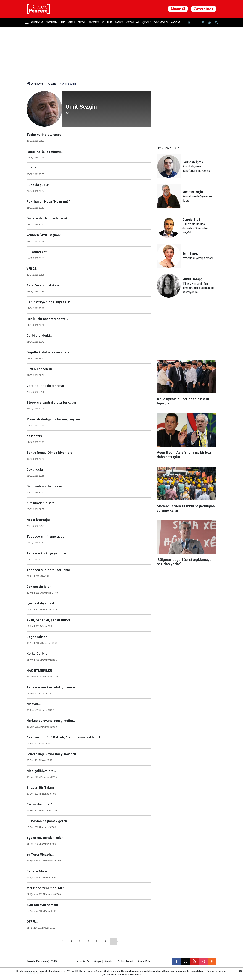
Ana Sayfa (37, 83)
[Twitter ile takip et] (202, 22)
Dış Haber (68, 22)
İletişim (109, 961)
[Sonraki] (113, 941)
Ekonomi (52, 22)
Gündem (37, 22)
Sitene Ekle (143, 961)
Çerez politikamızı (172, 971)
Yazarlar (133, 22)
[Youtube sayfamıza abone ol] (209, 22)
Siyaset (93, 22)
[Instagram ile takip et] (203, 961)
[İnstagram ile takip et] (189, 22)
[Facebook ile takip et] (195, 22)
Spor (82, 22)
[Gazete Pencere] (38, 8)
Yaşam (175, 22)
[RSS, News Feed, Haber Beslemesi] (212, 961)
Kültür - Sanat (112, 22)
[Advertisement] (186, 113)
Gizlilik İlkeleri (125, 961)
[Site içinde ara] (216, 22)
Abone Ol (177, 9)
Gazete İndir (204, 9)
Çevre (146, 22)
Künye (97, 961)
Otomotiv (161, 22)
